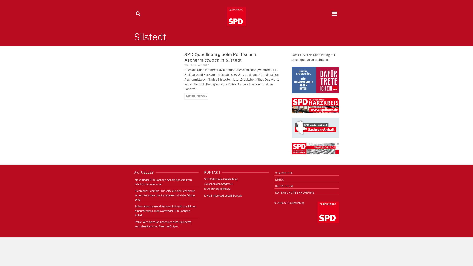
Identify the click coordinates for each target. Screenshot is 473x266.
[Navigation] (334, 14)
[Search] (138, 14)
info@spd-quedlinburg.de (227, 195)
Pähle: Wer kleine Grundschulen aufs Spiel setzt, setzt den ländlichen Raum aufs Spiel (163, 224)
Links (279, 179)
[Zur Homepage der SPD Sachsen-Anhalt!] (315, 127)
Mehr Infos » (196, 96)
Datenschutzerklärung (294, 192)
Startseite (284, 173)
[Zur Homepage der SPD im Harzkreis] (315, 105)
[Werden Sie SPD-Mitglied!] (315, 80)
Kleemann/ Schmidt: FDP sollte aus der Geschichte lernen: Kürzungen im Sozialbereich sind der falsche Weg (165, 195)
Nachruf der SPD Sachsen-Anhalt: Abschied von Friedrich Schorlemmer (163, 182)
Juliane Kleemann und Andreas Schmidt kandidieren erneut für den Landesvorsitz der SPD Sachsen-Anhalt (165, 211)
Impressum (284, 186)
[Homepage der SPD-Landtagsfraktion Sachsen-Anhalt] (315, 148)
